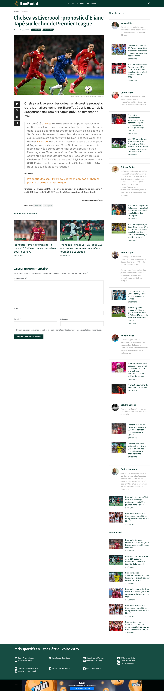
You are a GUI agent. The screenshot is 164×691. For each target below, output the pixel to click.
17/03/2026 (133, 302)
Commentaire (20, 278)
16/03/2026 (133, 155)
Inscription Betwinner (61, 658)
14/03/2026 (133, 379)
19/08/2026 (130, 524)
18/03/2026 (133, 133)
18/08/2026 (130, 632)
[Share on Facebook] (17, 104)
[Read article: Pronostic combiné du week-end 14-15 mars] (119, 389)
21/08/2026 (65, 255)
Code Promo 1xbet (26, 658)
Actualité (81, 3)
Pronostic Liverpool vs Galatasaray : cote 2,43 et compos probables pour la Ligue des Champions (138, 210)
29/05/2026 (133, 80)
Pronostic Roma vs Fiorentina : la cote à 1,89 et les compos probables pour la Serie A (35, 248)
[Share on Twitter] (17, 111)
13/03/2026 (133, 390)
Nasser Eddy (127, 23)
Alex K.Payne (127, 252)
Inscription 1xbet (25, 661)
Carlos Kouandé (129, 469)
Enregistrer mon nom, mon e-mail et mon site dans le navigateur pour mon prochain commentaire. (59, 330)
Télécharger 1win (127, 658)
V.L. (15, 30)
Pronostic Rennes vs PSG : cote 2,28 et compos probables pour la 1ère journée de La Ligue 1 (81, 248)
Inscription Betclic (94, 668)
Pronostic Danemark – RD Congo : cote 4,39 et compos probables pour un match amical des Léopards (138, 50)
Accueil (71, 3)
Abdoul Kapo (127, 335)
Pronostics (91, 3)
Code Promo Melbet (94, 658)
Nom (16, 308)
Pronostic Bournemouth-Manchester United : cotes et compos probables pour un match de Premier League (137, 122)
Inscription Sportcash (27, 671)
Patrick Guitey (128, 167)
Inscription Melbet (94, 661)
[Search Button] (149, 3)
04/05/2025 (25, 30)
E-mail (17, 319)
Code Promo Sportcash (28, 668)
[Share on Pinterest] (17, 117)
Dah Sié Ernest (128, 405)
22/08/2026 (19, 255)
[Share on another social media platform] (17, 123)
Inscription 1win (127, 663)
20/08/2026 (130, 600)
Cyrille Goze (127, 93)
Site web (64, 319)
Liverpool (43, 141)
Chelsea (47, 123)
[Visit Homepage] (39, 3)
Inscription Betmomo (61, 668)
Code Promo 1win (127, 661)
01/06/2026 (133, 59)
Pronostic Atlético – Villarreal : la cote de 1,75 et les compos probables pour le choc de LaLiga (137, 449)
